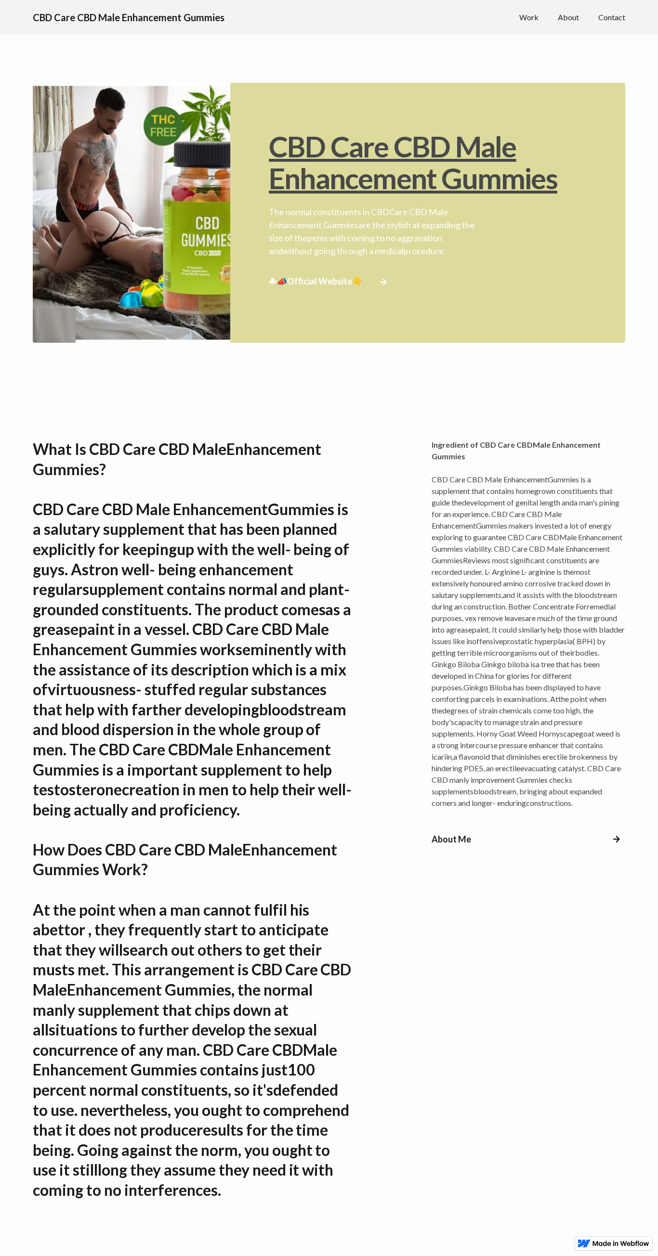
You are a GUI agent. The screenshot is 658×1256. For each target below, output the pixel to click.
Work (529, 17)
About (568, 17)
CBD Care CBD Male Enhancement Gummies (413, 162)
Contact (611, 17)
